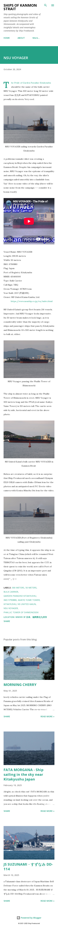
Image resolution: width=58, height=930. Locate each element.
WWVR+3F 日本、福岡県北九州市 (31, 617)
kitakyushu (10, 604)
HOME (7, 37)
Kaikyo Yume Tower (29, 600)
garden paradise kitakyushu (20, 595)
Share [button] (7, 621)
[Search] (45, 5)
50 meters (31, 587)
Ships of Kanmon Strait (20, 7)
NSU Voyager (11, 608)
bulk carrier (11, 591)
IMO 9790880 (10, 600)
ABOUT (21, 37)
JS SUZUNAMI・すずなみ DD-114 (28, 866)
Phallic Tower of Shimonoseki (21, 612)
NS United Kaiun (27, 604)
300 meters (18, 587)
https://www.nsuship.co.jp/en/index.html (31, 301)
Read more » (47, 716)
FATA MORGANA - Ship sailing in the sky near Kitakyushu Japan (23, 774)
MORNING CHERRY (20, 684)
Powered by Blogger (30, 917)
